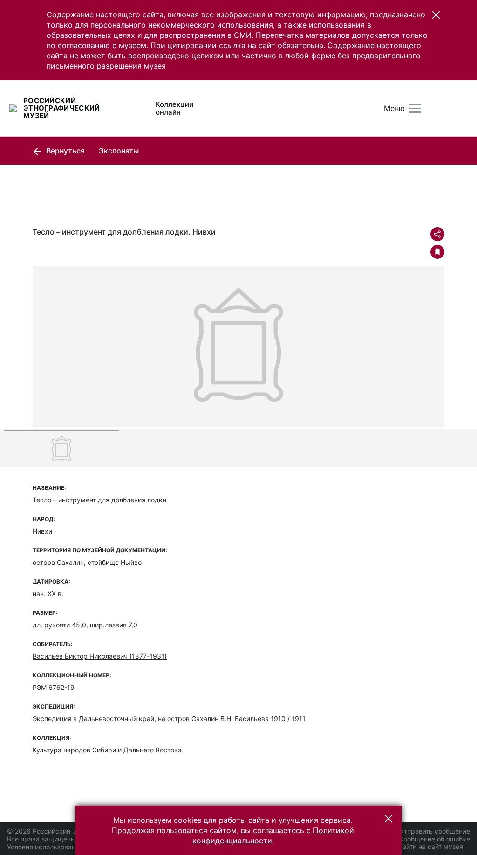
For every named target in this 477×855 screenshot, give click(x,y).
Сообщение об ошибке (434, 839)
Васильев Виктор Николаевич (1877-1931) (100, 656)
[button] (436, 15)
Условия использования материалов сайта (75, 847)
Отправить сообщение (434, 831)
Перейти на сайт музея (426, 846)
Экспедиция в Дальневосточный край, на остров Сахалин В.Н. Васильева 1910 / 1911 (169, 719)
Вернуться (64, 150)
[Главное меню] (415, 108)
